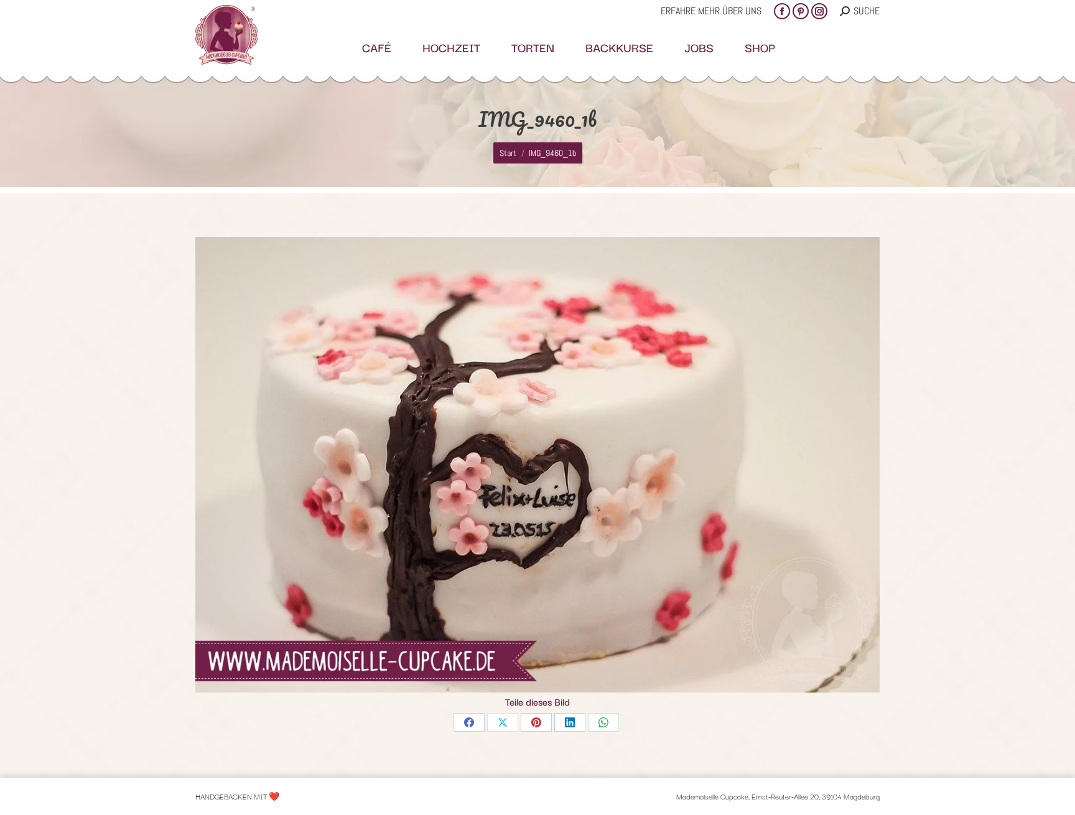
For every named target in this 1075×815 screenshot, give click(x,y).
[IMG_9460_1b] (537, 465)
